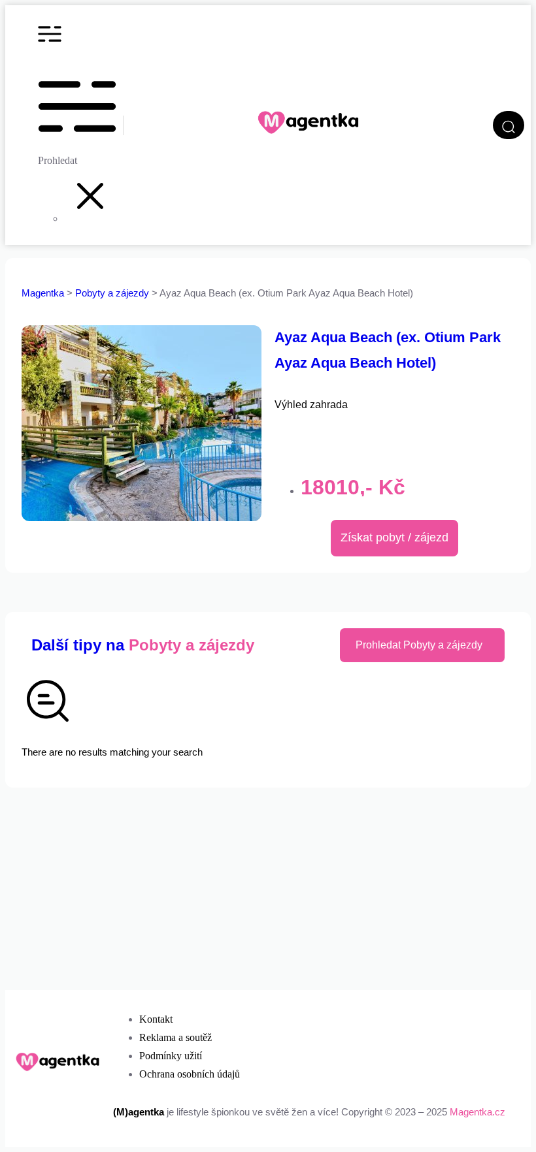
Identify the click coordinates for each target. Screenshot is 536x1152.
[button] (90, 218)
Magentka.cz (477, 1111)
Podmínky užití (170, 1055)
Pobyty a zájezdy (113, 292)
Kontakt (156, 1019)
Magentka (43, 292)
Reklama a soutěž (175, 1037)
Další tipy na (142, 645)
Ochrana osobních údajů (189, 1074)
